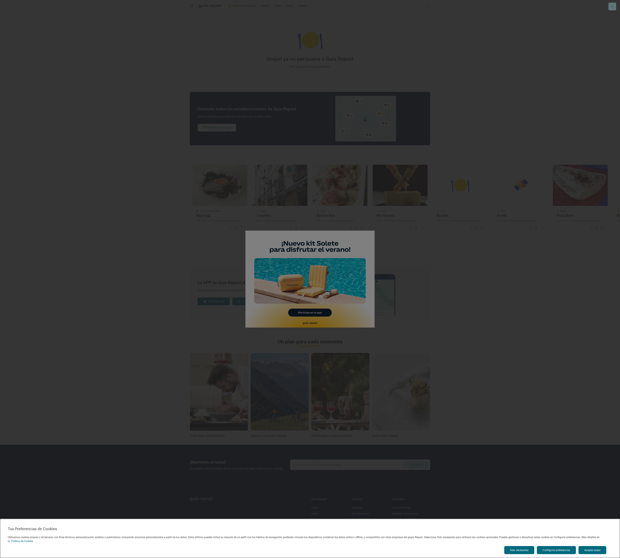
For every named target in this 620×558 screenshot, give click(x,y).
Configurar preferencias (556, 550)
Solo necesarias (519, 550)
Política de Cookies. (22, 541)
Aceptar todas (592, 550)
